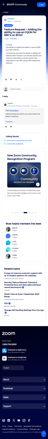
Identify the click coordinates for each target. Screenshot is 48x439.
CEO (6, 303)
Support (7, 406)
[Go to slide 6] (29, 213)
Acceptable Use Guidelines (32, 426)
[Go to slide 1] (13, 213)
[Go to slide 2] (16, 213)
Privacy (10, 426)
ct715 (14, 242)
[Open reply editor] (24, 89)
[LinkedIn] (8, 420)
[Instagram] (23, 420)
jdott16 (14, 228)
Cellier (14, 255)
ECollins (15, 248)
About (6, 379)
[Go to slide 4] (21, 213)
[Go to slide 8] (35, 213)
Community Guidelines (14, 144)
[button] (3, 4)
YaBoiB (10, 103)
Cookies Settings (22, 429)
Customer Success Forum (14, 278)
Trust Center (18, 426)
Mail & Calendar (10, 306)
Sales (6, 397)
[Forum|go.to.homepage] (17, 5)
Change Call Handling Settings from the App (24, 310)
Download (8, 388)
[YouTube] (18, 420)
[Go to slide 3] (18, 213)
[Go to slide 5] (25, 213)
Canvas (7, 290)
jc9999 (15, 235)
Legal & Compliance (8, 429)
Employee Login (34, 429)
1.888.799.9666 (9, 344)
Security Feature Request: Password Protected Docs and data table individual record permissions (22, 284)
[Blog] (3, 420)
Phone (5, 12)
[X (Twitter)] (13, 420)
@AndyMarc (14, 110)
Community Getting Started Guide (19, 140)
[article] (24, 115)
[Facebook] (28, 420)
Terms (4, 426)
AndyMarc (11, 19)
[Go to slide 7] (32, 213)
